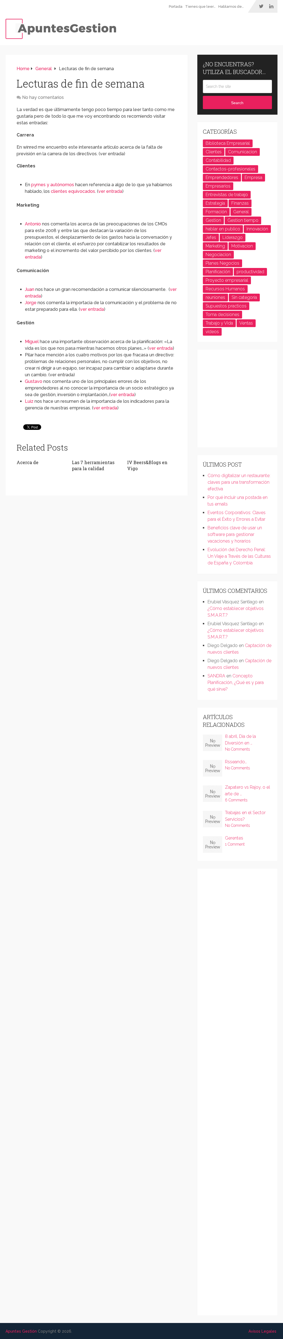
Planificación (218, 271)
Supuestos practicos (226, 306)
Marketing (215, 246)
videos (212, 331)
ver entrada (110, 191)
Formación (216, 211)
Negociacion (218, 254)
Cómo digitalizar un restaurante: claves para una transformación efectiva (239, 482)
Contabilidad (218, 160)
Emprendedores (222, 177)
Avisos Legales (262, 1331)
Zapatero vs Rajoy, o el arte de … (247, 790)
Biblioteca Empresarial (228, 143)
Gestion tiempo (242, 220)
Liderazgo (232, 237)
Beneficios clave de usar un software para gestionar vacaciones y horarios (235, 534)
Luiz (30, 401)
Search (237, 103)
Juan (29, 289)
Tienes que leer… (200, 6)
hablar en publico (223, 229)
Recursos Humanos (225, 288)
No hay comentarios (43, 97)
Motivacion (242, 246)
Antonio (33, 224)
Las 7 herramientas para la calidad (93, 465)
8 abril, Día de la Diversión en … (240, 740)
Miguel (32, 341)
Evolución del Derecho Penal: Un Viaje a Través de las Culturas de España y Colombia (239, 556)
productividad (250, 271)
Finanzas (240, 203)
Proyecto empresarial (227, 280)
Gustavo (33, 381)
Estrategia (215, 203)
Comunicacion (242, 151)
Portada (175, 6)
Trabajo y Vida (219, 323)
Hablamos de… (231, 6)
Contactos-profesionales (230, 169)
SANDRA (216, 675)
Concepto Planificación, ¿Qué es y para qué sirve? (236, 682)
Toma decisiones (222, 314)
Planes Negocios (222, 263)
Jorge (30, 302)
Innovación (257, 229)
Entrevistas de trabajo (227, 194)
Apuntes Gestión (21, 1331)
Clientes (214, 151)
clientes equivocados (73, 191)
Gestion (213, 220)
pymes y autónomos (52, 184)
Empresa (253, 177)
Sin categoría (244, 297)
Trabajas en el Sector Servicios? (245, 816)
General (241, 211)
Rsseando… (236, 761)
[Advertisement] (243, 400)
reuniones (215, 297)
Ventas (246, 323)
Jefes (211, 237)
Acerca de (27, 462)
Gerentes (234, 838)
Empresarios (218, 186)
